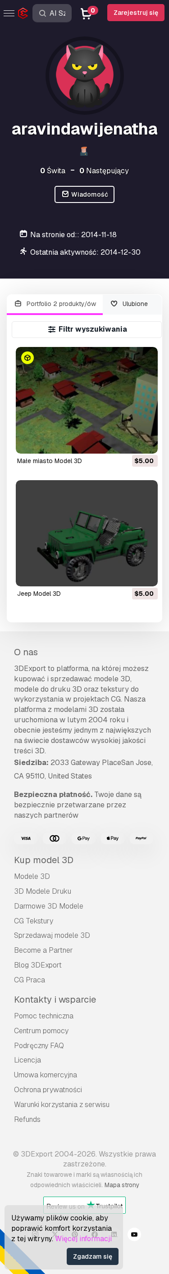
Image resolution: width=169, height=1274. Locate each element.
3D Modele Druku (42, 891)
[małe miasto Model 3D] (87, 400)
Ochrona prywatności (48, 1089)
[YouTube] (134, 1236)
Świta (52, 171)
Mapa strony (122, 1185)
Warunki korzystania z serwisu (62, 1104)
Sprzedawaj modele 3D (52, 935)
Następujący (104, 171)
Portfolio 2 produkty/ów (60, 304)
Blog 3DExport (38, 965)
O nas (26, 652)
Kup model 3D (43, 860)
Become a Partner (43, 950)
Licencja (27, 1060)
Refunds (27, 1119)
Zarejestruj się (136, 13)
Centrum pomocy (41, 1030)
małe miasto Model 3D (49, 461)
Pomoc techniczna (43, 1016)
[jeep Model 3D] (87, 533)
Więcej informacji (83, 1238)
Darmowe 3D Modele (48, 906)
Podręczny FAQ (39, 1045)
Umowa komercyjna (45, 1075)
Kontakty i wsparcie (55, 999)
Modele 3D (32, 876)
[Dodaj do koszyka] (126, 441)
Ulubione (134, 304)
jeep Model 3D (39, 594)
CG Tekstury (33, 921)
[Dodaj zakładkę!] (145, 441)
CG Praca (29, 980)
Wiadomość (89, 194)
